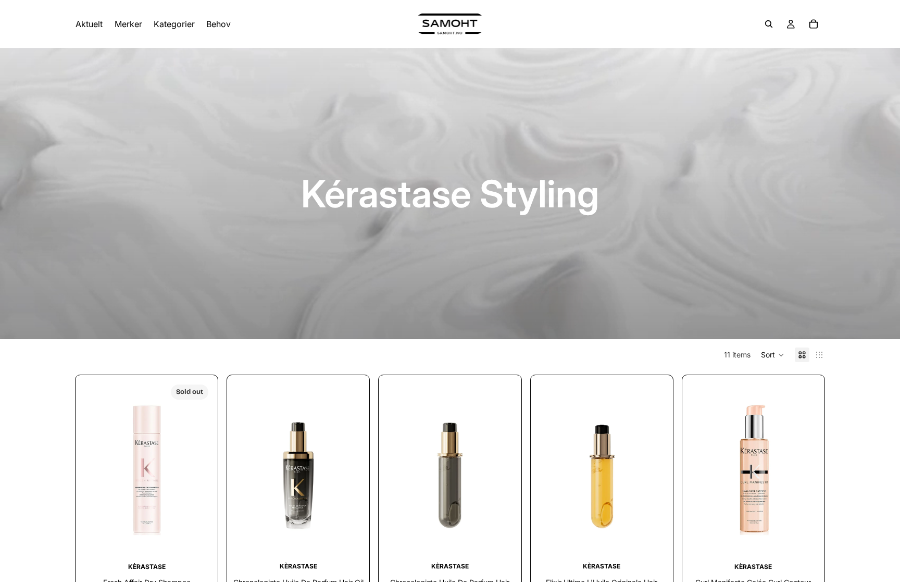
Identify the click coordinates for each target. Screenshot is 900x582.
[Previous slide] (96, 468)
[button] (772, 354)
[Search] (768, 24)
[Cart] (813, 24)
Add (357, 540)
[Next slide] (197, 468)
